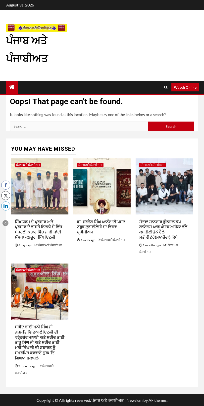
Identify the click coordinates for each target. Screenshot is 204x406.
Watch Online (185, 87)
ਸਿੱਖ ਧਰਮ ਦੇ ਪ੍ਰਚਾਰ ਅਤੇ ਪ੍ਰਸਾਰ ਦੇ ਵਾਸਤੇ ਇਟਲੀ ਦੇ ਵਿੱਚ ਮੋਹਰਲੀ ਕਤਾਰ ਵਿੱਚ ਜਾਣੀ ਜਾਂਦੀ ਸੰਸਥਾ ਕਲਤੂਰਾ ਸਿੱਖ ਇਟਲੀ (38, 229)
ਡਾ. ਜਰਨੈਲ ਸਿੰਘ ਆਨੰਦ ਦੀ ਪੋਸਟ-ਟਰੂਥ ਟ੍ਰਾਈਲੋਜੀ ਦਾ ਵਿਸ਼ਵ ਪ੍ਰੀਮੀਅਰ (102, 227)
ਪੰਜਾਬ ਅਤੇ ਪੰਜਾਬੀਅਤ (28, 165)
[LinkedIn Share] (5, 206)
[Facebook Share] (5, 185)
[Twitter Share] (5, 195)
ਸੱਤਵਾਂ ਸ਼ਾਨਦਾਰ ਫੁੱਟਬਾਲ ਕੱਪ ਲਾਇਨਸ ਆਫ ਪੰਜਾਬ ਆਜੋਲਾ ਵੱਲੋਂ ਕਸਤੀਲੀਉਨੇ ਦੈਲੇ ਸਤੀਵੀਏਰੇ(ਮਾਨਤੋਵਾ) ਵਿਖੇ (163, 229)
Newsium (134, 400)
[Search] (166, 87)
